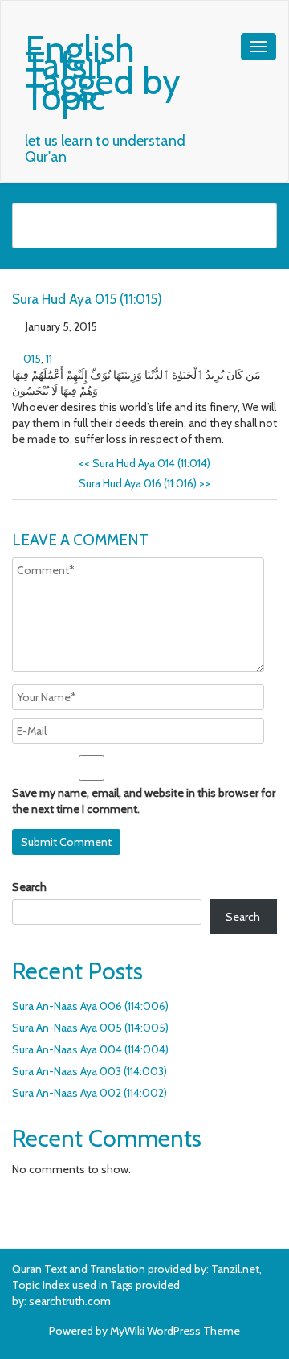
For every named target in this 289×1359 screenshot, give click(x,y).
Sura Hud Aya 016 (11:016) (144, 483)
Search (29, 887)
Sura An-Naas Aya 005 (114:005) (90, 1027)
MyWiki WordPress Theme (175, 1331)
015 (32, 358)
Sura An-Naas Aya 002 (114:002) (89, 1093)
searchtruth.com (70, 1301)
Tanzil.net (235, 1269)
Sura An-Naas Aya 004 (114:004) (90, 1049)
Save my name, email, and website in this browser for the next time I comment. (143, 801)
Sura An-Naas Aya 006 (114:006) (90, 1006)
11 (49, 358)
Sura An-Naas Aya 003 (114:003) (89, 1071)
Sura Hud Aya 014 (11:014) (144, 463)
